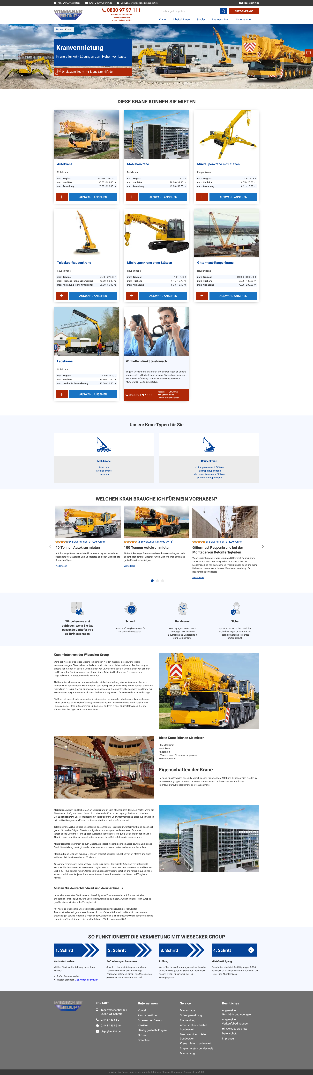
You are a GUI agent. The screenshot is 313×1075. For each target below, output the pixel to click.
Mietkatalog (187, 1053)
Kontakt (143, 1010)
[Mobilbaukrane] (156, 134)
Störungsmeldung (191, 1015)
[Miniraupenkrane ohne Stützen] (156, 233)
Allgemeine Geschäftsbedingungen (236, 1012)
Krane (162, 20)
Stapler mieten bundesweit (196, 1048)
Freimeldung (187, 1020)
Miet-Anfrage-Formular (86, 979)
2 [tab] (158, 582)
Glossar (143, 1035)
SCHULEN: (139, 2)
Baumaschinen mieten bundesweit (193, 1036)
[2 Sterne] (59, 542)
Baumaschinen (220, 20)
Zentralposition (147, 1015)
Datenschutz (229, 1033)
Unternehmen (244, 20)
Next (262, 545)
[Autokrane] (86, 134)
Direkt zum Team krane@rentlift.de (87, 72)
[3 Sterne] (62, 542)
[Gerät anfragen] (62, 197)
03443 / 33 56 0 (110, 1020)
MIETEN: (69, 2)
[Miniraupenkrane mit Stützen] (226, 134)
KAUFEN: (100, 2)
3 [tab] (163, 582)
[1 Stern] (56, 542)
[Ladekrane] (86, 331)
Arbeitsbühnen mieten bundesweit (193, 1027)
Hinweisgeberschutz (234, 1029)
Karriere (143, 1025)
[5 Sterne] (67, 542)
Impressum (229, 1039)
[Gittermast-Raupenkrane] (226, 233)
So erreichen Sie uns (150, 1020)
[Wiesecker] (69, 15)
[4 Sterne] (64, 542)
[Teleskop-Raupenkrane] (86, 233)
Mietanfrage (187, 1010)
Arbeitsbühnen (181, 20)
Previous (50, 545)
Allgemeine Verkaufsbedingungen (235, 1021)
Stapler (201, 20)
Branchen (143, 1040)
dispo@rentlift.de (111, 1031)
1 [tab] (153, 582)
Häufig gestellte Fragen (152, 1030)
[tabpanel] (88, 546)
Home (59, 29)
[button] (223, 11)
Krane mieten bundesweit (195, 1043)
